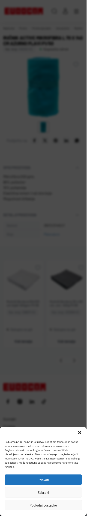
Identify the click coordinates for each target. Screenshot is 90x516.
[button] (79, 432)
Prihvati (43, 480)
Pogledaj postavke (43, 505)
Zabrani (43, 492)
